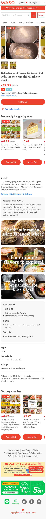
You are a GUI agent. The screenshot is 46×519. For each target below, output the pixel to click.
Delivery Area (9, 453)
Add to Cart (23, 101)
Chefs (35, 450)
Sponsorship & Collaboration (30, 453)
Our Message (14, 450)
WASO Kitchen (26, 22)
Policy (35, 456)
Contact (18, 456)
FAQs (10, 456)
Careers (27, 456)
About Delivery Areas (8, 95)
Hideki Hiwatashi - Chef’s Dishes (20, 194)
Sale (5, 22)
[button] (4, 65)
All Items (4, 376)
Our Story (26, 450)
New (13, 22)
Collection (4, 194)
